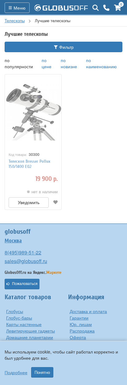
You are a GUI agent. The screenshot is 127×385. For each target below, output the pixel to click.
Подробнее (16, 372)
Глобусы (14, 311)
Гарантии (79, 318)
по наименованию (101, 63)
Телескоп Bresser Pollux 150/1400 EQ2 (29, 164)
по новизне (69, 63)
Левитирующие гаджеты (30, 331)
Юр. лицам (81, 324)
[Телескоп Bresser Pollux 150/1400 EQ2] (33, 112)
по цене (46, 63)
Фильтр (66, 47)
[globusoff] (61, 7)
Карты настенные (24, 324)
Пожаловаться (25, 284)
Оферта (78, 337)
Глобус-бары (19, 318)
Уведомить (28, 202)
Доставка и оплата (88, 311)
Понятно (42, 372)
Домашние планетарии (29, 337)
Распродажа (82, 331)
